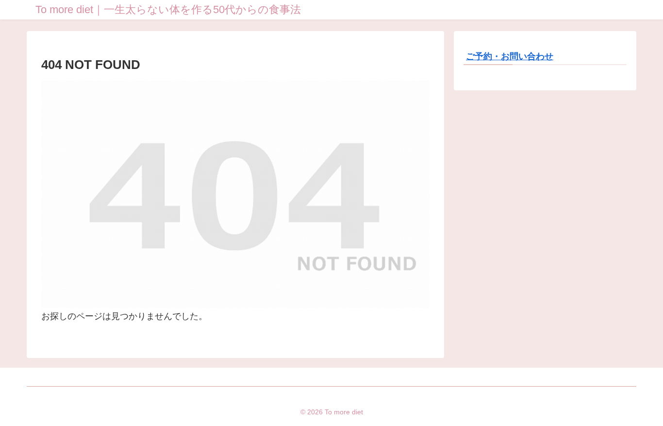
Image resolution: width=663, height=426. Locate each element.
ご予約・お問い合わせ (509, 56)
